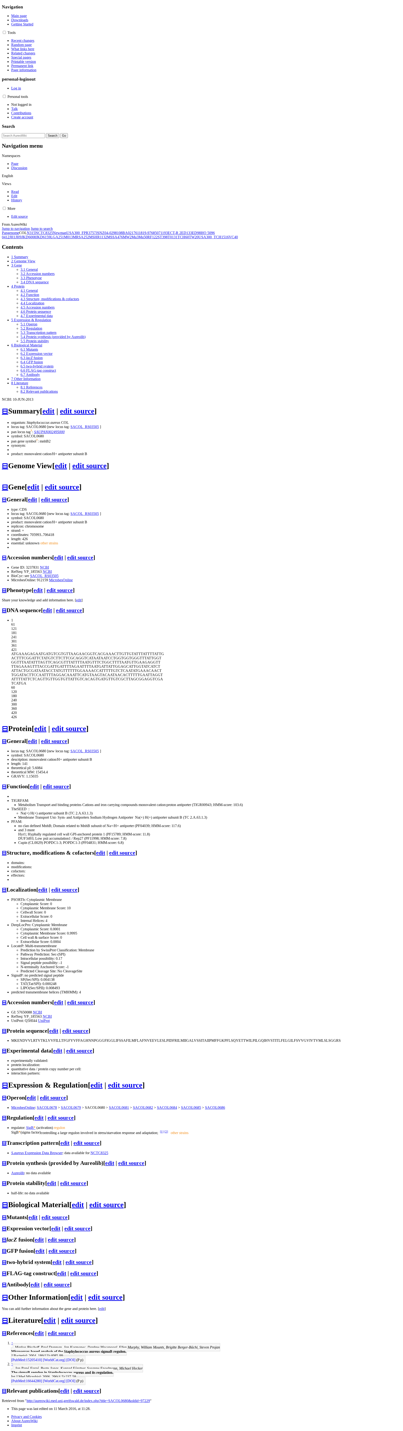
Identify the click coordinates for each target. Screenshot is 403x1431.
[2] (166, 1131)
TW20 (193, 237)
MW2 (127, 237)
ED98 (196, 233)
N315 (31, 233)
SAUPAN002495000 (49, 432)
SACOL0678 (47, 1108)
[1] (161, 1131)
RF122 (152, 237)
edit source (77, 411)
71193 (163, 233)
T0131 (172, 237)
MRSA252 (81, 237)
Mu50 (143, 237)
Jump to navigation (16, 229)
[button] (4, 32)
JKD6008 (28, 237)
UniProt (44, 1021)
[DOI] (70, 1360)
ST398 (163, 237)
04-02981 (111, 233)
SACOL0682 (143, 1108)
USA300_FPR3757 (81, 233)
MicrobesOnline (61, 580)
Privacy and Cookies (26, 1417)
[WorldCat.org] (54, 1360)
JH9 (18, 237)
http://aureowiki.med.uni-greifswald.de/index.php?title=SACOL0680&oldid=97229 (88, 1401)
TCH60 (183, 237)
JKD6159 (43, 237)
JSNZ (100, 233)
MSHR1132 (98, 237)
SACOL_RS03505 (84, 427)
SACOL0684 (167, 1108)
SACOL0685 (191, 1108)
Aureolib (17, 1173)
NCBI (44, 567)
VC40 (233, 237)
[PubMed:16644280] (26, 1381)
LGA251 (57, 237)
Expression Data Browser (37, 1153)
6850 (155, 233)
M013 (68, 237)
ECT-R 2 (174, 233)
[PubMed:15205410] (26, 1360)
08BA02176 (128, 233)
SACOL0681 (119, 1108)
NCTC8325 (44, 233)
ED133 (186, 233)
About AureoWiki (24, 1421)
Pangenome (10, 233)
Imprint (16, 1425)
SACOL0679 (71, 1108)
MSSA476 (115, 237)
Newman (59, 233)
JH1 (12, 237)
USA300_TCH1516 (213, 237)
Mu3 (135, 237)
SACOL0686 (215, 1108)
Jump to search (42, 229)
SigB (30, 1128)
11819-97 (144, 233)
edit (48, 411)
